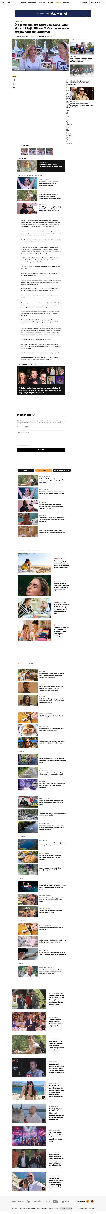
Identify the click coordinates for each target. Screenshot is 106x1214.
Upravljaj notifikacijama (67, 1208)
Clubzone (66, 2)
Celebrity (24, 2)
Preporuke (50, 2)
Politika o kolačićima (53, 1208)
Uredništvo (14, 1208)
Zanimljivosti (32, 2)
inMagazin (58, 2)
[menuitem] (104, 2)
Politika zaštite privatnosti (42, 1208)
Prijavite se (41, 450)
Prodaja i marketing (23, 1208)
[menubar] (104, 2)
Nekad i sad (42, 2)
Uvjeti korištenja (31, 1208)
